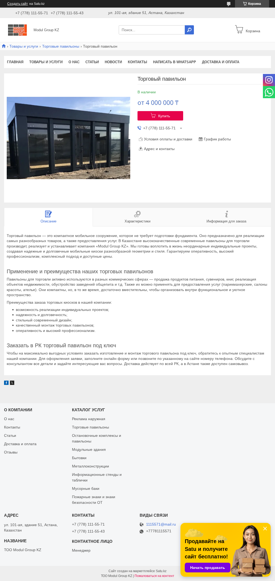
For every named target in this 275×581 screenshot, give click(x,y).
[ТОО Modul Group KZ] (17, 29)
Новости (113, 62)
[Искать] (189, 29)
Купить (164, 116)
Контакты (137, 62)
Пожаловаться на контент (154, 576)
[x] (12, 383)
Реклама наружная (88, 419)
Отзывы (10, 452)
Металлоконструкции (90, 466)
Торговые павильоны (60, 46)
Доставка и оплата (220, 62)
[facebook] (6, 383)
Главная (15, 62)
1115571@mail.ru (161, 524)
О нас (73, 62)
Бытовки (79, 458)
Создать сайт (17, 4)
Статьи (92, 62)
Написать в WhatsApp (174, 62)
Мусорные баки (85, 488)
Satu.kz (161, 571)
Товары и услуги (23, 46)
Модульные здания (89, 449)
